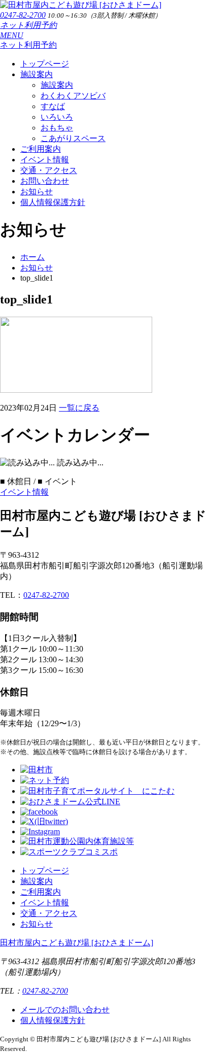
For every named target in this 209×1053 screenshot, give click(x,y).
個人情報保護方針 (52, 202)
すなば (53, 106)
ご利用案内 (40, 149)
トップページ (44, 63)
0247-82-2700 (23, 15)
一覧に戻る (79, 407)
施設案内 (36, 74)
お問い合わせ (44, 181)
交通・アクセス (48, 170)
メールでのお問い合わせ (65, 1009)
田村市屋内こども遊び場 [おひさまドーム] (76, 942)
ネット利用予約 (28, 25)
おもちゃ (57, 127)
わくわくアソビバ (73, 95)
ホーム (32, 257)
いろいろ (57, 117)
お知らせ (36, 191)
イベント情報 (44, 159)
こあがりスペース (73, 138)
